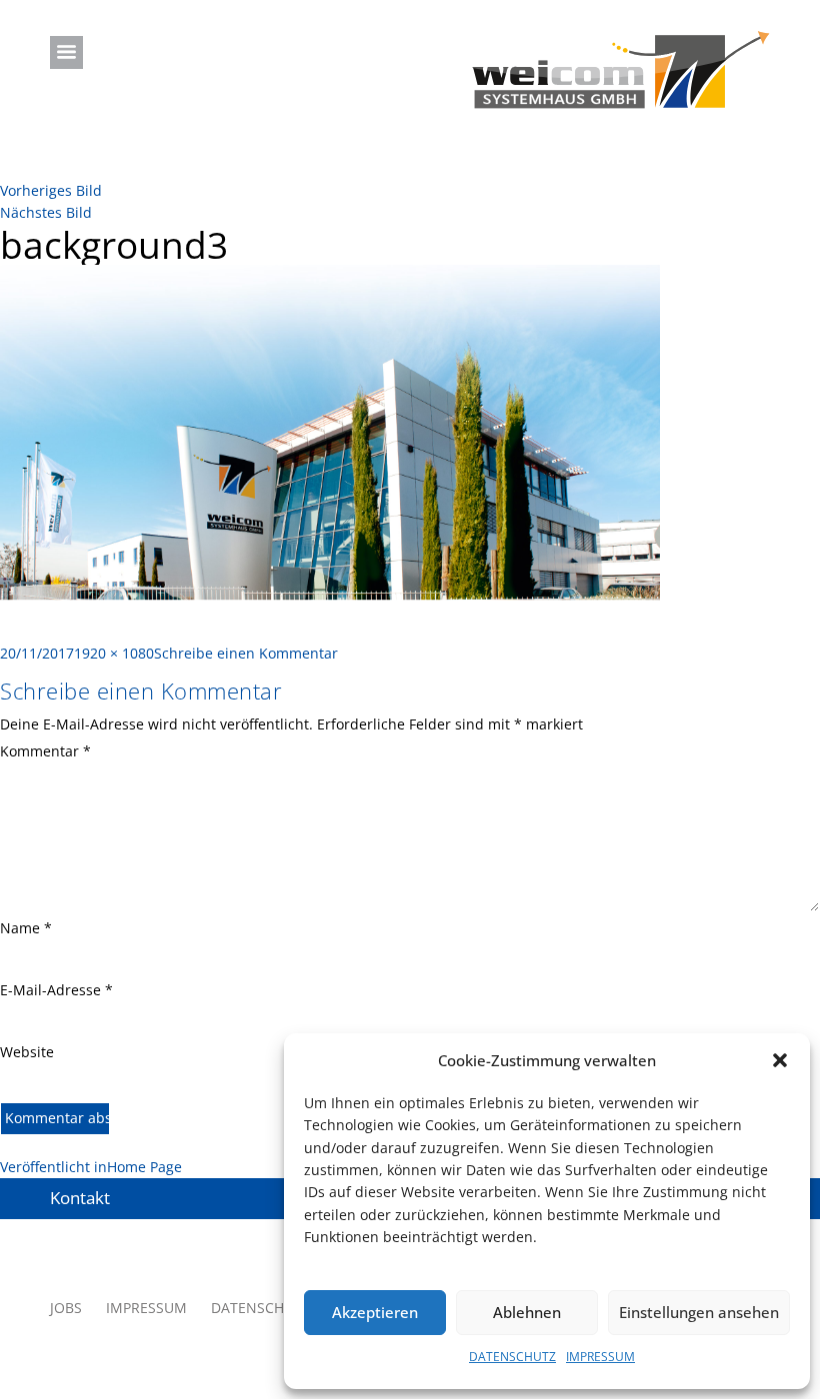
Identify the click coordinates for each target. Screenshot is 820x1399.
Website (27, 1051)
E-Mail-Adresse (56, 989)
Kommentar (45, 750)
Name (26, 927)
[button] (780, 1060)
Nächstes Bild (46, 212)
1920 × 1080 (114, 653)
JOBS (66, 1307)
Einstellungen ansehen (699, 1312)
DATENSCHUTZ (512, 1356)
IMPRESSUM (600, 1356)
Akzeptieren (375, 1312)
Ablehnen (527, 1312)
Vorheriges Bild (51, 190)
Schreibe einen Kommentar (246, 653)
